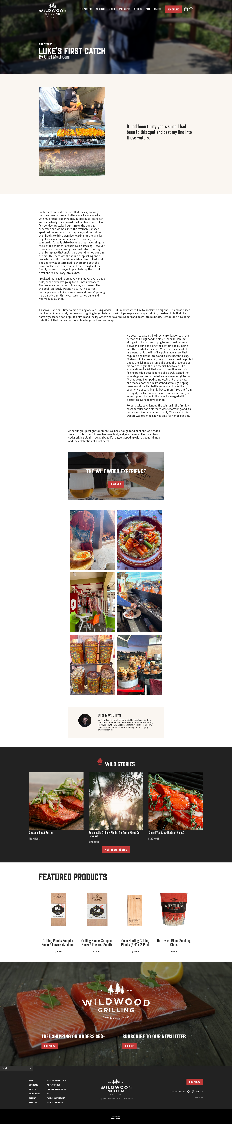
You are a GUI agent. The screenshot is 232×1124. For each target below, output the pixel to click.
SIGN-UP (129, 1046)
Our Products (86, 9)
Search (191, 9)
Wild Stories (124, 9)
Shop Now (194, 1082)
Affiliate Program (55, 1103)
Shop (31, 1081)
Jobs (49, 1094)
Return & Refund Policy (57, 1081)
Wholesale (100, 9)
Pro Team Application (56, 1089)
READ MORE (34, 838)
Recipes (112, 9)
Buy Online (173, 9)
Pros (148, 9)
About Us (138, 9)
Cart (186, 9)
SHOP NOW (116, 484)
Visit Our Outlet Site (56, 1098)
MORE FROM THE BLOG (116, 849)
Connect (157, 9)
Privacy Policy (53, 1085)
